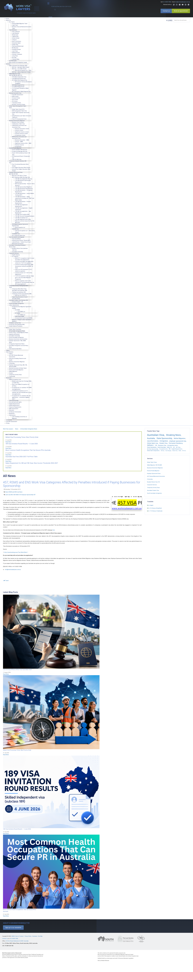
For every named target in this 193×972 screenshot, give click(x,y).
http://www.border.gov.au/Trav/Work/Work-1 (16, 552)
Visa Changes (168, 450)
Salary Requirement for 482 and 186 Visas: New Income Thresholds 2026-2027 (32, 463)
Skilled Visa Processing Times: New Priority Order (22, 437)
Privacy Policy (28, 936)
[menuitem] (7, 18)
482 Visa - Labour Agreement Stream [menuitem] (21, 72)
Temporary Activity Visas (153, 487)
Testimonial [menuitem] (12, 376)
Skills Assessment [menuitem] (13, 408)
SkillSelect (150, 445)
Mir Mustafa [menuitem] (15, 47)
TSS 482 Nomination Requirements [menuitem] (24, 188)
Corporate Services (152, 484)
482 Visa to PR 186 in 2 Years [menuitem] (19, 175)
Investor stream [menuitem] (19, 130)
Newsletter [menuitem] (12, 413)
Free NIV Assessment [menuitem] (17, 94)
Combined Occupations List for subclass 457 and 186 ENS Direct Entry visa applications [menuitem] (21, 392)
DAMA (180, 450)
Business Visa (162, 445)
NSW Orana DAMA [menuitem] (19, 316)
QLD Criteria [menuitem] (15, 99)
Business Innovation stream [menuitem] (22, 128)
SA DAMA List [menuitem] (21, 311)
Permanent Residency (176, 443)
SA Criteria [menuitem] (14, 101)
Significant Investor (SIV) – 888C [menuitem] (23, 143)
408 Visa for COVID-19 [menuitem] (20, 295)
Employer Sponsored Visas (154, 473)
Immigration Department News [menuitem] (16, 344)
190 (156, 445)
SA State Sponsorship (152, 449)
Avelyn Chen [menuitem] (15, 44)
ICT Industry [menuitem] (15, 256)
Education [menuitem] (11, 410)
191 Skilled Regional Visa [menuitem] (18, 86)
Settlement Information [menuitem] (15, 412)
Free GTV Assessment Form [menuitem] (19, 119)
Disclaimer (34, 936)
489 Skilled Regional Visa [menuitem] (18, 85)
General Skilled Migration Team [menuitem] (19, 23)
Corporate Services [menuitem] (14, 253)
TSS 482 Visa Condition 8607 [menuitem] (22, 214)
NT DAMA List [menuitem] (21, 314)
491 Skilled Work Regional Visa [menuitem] (19, 80)
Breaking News (173, 435)
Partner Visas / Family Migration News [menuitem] (18, 332)
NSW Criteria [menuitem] (15, 96)
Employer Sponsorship (27, 494)
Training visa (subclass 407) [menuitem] (19, 292)
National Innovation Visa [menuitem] (15, 93)
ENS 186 (13, 494)
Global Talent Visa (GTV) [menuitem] (18, 109)
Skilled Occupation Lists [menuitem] (15, 379)
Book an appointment (181, 11)
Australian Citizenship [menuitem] (17, 251)
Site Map (40, 936)
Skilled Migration (179, 438)
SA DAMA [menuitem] (17, 310)
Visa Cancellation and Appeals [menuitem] (16, 237)
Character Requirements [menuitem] (15, 407)
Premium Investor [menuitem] (19, 145)
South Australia (162, 447)
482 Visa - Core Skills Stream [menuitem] (19, 68)
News (6, 492)
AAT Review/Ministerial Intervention (156, 476)
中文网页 (169, 20)
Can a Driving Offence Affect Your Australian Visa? (17, 669)
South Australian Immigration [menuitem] (16, 303)
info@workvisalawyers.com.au (182, 2)
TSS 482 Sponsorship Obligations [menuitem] (23, 187)
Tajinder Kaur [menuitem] (15, 36)
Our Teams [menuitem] (12, 22)
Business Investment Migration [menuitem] (17, 361)
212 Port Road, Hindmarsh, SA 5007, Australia (17, 941)
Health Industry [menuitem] (16, 255)
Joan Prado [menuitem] (15, 51)
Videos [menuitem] (11, 353)
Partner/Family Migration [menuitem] (15, 148)
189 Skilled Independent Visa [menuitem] (19, 77)
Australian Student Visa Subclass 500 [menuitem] (18, 300)
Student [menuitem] (11, 373)
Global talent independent (153, 450)
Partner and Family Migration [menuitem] (16, 369)
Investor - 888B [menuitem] (19, 141)
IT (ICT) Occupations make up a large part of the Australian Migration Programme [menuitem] (24, 277)
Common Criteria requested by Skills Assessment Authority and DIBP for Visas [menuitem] (24, 266)
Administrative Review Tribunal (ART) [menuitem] (21, 240)
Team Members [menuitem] (13, 30)
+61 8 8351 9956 (167, 2)
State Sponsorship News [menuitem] (15, 348)
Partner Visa (174, 450)
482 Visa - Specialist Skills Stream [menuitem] (20, 67)
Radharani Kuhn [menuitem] (16, 52)
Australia (151, 438)
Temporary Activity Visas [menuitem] (15, 374)
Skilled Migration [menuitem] (13, 371)
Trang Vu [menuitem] (14, 39)
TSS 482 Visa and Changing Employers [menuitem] (24, 216)
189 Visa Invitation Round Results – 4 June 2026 (22, 444)
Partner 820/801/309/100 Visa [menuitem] (19, 149)
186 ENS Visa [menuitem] (15, 229)
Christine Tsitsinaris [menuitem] (17, 54)
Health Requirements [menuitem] (14, 405)
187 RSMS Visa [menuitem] (16, 234)
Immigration (164, 441)
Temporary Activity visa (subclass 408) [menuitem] (21, 293)
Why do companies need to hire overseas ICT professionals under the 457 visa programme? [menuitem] (24, 282)
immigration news (172, 445)
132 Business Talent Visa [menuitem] (18, 124)
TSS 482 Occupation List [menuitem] (21, 217)
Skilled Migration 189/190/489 (154, 465)
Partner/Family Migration (153, 470)
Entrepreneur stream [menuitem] (20, 135)
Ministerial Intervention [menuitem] (17, 243)
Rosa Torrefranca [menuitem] (16, 41)
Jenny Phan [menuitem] (15, 56)
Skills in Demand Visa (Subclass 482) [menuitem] (18, 65)
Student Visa (163, 443)
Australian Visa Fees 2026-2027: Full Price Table (21, 456)
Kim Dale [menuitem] (14, 57)
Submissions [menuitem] (12, 415)
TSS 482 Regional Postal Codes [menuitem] (23, 219)
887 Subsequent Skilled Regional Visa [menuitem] (21, 91)
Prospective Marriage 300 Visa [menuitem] (19, 151)
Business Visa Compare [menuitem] (18, 122)
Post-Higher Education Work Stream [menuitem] (21, 167)
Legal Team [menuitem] (15, 25)
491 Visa (178, 447)
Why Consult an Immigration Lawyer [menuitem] (18, 62)
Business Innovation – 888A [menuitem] (22, 140)
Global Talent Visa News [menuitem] (15, 329)
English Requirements (177, 449)
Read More (8, 442)
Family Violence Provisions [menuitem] (15, 326)
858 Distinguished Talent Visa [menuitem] (19, 111)
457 (34, 494)
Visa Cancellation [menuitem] (16, 238)
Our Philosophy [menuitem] (13, 60)
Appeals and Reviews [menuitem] (14, 334)
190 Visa (162, 450)
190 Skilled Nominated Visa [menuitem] (19, 78)
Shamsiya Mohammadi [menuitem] (17, 46)
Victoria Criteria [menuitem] (16, 98)
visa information (152, 441)
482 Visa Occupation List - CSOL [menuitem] (23, 70)
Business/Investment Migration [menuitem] (17, 120)
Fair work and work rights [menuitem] (15, 402)
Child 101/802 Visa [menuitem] (16, 159)
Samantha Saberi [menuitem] (16, 43)
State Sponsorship (164, 438)
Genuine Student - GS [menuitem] (17, 301)
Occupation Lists (163, 449)
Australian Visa (155, 434)
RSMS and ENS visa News (15, 492)
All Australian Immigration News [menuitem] (17, 331)
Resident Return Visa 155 (153, 482)
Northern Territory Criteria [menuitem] (18, 104)
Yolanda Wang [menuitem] (15, 59)
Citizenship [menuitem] (12, 363)
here (54, 530)
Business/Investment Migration (155, 468)
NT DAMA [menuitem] (17, 313)
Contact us (166, 11)
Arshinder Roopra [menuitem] (16, 49)
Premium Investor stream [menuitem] (21, 133)
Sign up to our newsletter (13, 927)
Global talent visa (152, 443)
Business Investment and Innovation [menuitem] (18, 339)
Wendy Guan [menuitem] (15, 35)
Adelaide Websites (105, 960)
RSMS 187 (18, 494)
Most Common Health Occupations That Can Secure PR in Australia (28, 450)
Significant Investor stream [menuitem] (22, 132)
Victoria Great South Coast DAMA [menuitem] (23, 318)
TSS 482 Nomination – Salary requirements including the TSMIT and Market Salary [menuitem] (24, 198)
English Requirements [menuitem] (14, 403)
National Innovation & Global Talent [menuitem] (18, 368)
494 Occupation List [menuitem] (20, 227)
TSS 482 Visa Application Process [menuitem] (23, 179)
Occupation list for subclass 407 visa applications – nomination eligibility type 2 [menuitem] (21, 397)
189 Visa (184, 450)
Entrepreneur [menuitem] (18, 146)
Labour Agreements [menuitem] (14, 305)
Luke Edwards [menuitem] (15, 33)
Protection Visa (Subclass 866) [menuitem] (17, 324)
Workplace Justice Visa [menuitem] (15, 323)
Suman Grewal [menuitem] (15, 38)
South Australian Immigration (154, 493)
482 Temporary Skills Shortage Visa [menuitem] (21, 177)
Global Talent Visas (152, 462)
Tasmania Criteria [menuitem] (16, 102)
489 (169, 449)
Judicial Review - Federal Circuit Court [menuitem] (21, 242)
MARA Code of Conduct (18, 936)
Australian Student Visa (153, 490)
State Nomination (151, 447)
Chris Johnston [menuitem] (16, 31)
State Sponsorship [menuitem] (13, 400)
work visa (7, 494)
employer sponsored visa (177, 441)
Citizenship (150, 479)
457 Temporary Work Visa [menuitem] (18, 235)
